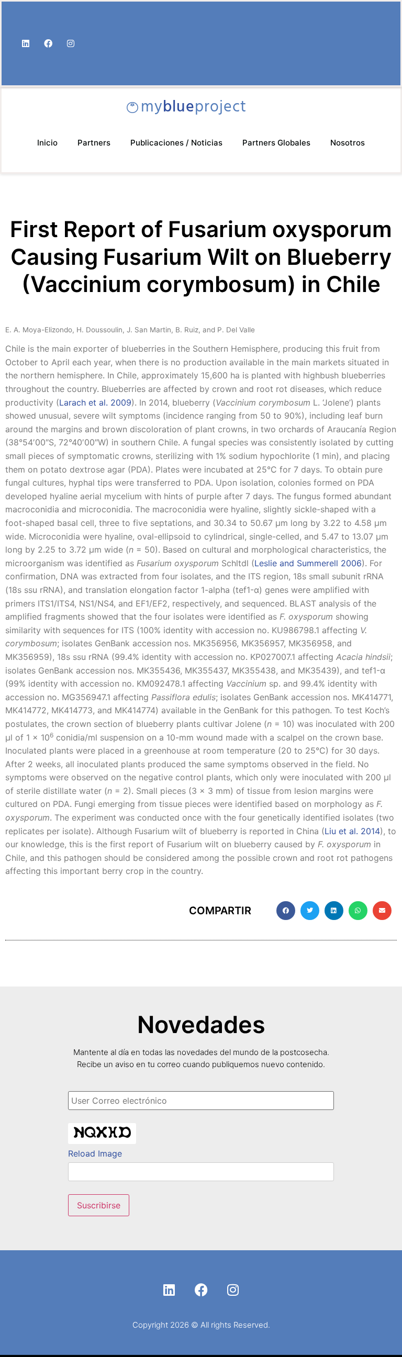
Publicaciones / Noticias (176, 143)
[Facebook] (48, 43)
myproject (194, 107)
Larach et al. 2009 (95, 402)
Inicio (47, 143)
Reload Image (95, 1153)
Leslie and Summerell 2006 (308, 563)
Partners (93, 143)
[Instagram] (70, 43)
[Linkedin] (25, 43)
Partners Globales (276, 143)
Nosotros (347, 143)
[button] (285, 910)
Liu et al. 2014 (352, 831)
